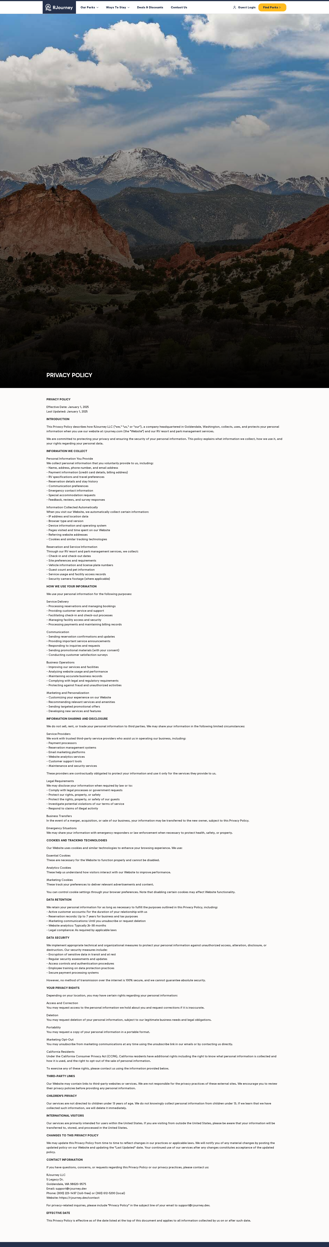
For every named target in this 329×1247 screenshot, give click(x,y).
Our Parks (88, 7)
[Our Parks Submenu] (98, 7)
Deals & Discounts (150, 7)
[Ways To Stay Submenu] (129, 7)
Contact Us (179, 7)
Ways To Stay (116, 7)
